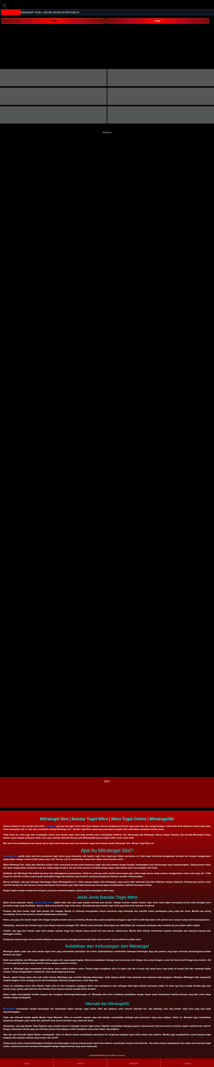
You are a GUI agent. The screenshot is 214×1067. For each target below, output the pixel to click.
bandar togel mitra (43, 902)
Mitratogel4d (9, 1009)
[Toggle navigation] (4, 5)
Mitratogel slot (10, 856)
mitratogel (50, 826)
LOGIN (157, 21)
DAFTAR (53, 21)
